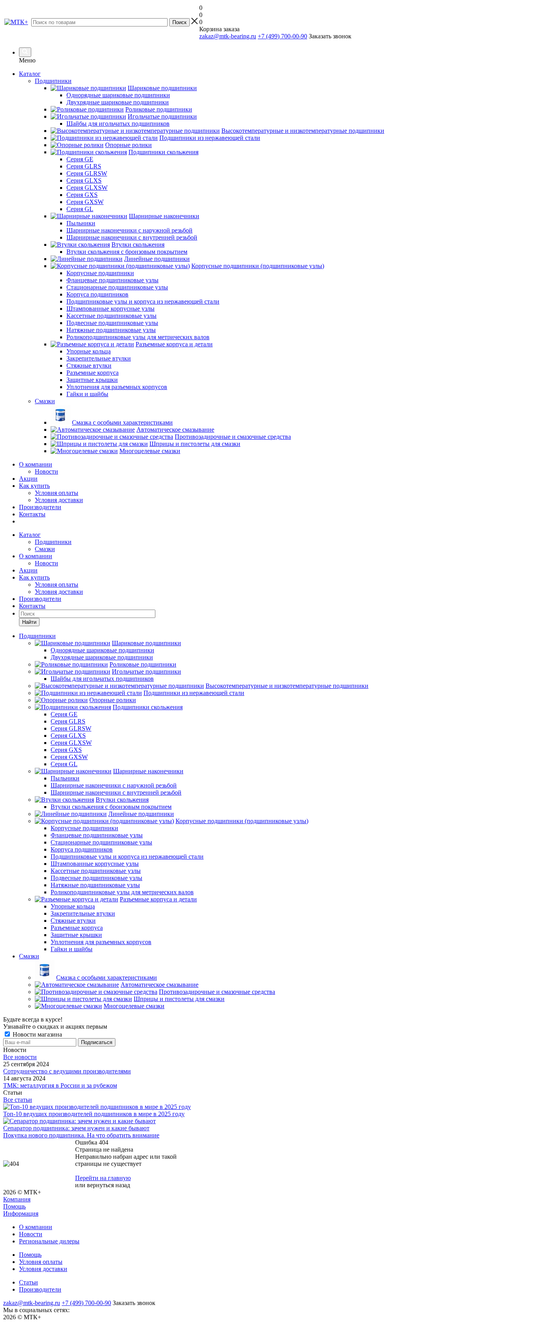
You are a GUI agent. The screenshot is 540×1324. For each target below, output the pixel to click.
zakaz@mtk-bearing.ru (227, 36)
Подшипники (53, 541)
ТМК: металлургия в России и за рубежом (60, 1085)
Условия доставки (59, 500)
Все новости (20, 1057)
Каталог (30, 73)
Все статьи (17, 1099)
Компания (16, 1199)
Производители (40, 507)
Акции (28, 478)
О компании (35, 464)
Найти (29, 622)
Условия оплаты (56, 492)
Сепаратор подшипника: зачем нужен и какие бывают (76, 1128)
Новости (46, 471)
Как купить (34, 485)
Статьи (28, 1282)
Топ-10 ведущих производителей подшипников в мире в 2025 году (94, 1114)
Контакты (32, 514)
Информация (20, 1213)
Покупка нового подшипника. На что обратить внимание (81, 1135)
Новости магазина (36, 1034)
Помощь (14, 1206)
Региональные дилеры (49, 1241)
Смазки (45, 549)
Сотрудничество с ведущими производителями (67, 1071)
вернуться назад (108, 1185)
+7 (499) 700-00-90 (282, 36)
